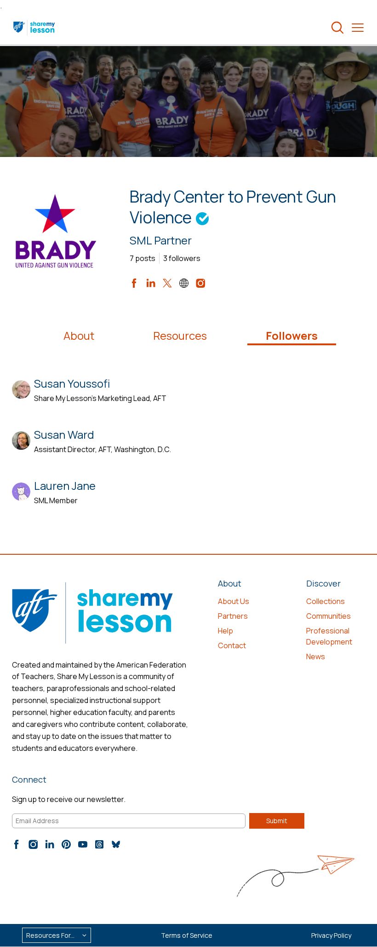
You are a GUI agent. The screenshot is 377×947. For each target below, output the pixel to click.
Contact (232, 645)
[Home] (34, 27)
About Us (233, 601)
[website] (183, 283)
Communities (328, 616)
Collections (325, 601)
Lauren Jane (65, 485)
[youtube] (82, 844)
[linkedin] (150, 283)
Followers (292, 335)
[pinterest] (66, 844)
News (315, 656)
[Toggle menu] (357, 27)
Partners (233, 616)
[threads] (99, 844)
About (78, 335)
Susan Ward (64, 434)
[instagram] (200, 283)
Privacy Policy (331, 935)
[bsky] (115, 844)
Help (225, 631)
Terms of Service (186, 935)
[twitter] (167, 283)
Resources (180, 335)
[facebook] (134, 283)
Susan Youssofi (72, 383)
